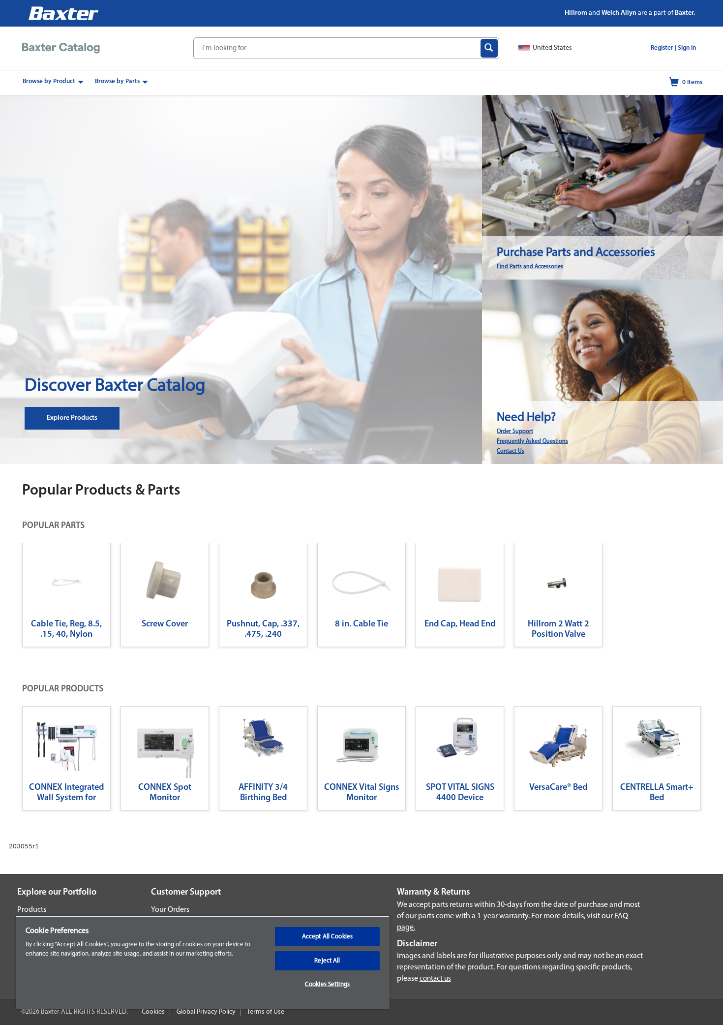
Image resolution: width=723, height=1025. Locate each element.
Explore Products (72, 418)
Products (31, 910)
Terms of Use (265, 1012)
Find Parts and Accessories (530, 267)
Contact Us (510, 451)
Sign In (687, 48)
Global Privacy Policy (206, 1012)
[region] (203, 962)
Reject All (327, 961)
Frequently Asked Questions (532, 441)
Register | (663, 48)
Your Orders (170, 910)
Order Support (515, 432)
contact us (435, 979)
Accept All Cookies (327, 936)
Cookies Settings (327, 984)
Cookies (153, 1012)
